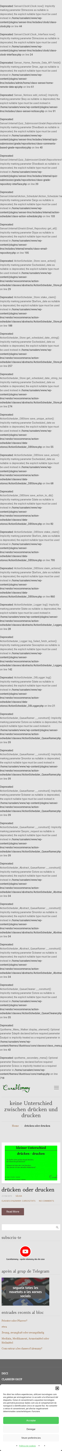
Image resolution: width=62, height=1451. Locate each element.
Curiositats (28, 1200)
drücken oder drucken (28, 1190)
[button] (57, 1388)
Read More (12, 1211)
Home (15, 1126)
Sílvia (19, 1195)
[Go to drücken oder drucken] (31, 1163)
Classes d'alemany (11, 1200)
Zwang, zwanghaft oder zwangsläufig (23, 1333)
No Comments (46, 1200)
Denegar (31, 1429)
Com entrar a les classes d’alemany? (22, 1348)
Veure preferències (31, 1437)
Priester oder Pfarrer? (14, 1321)
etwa (4, 1327)
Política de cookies (27, 1446)
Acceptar (31, 1420)
